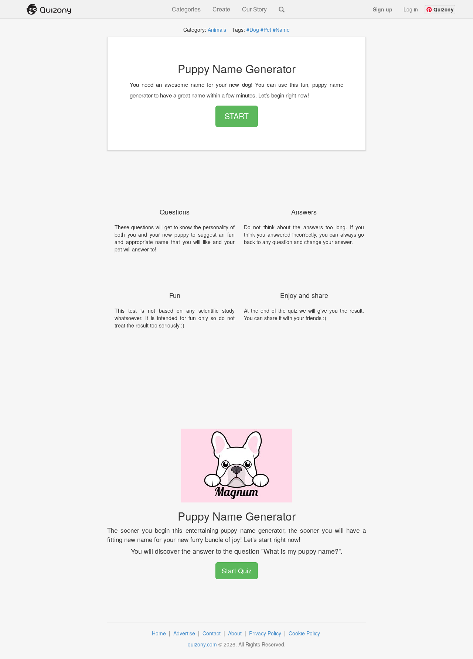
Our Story (254, 9)
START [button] (237, 115)
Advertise (185, 633)
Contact (212, 633)
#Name (281, 29)
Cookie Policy (305, 633)
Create (221, 9)
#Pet (266, 29)
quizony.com (202, 644)
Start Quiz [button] (237, 570)
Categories (186, 9)
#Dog (252, 29)
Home (159, 633)
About (235, 633)
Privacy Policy (266, 633)
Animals (217, 29)
